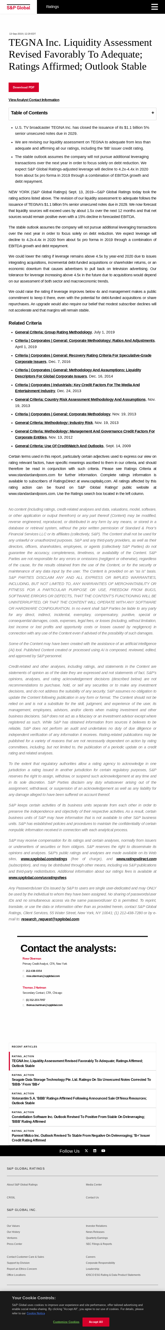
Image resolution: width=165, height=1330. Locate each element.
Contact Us (92, 1197)
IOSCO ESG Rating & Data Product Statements (113, 1275)
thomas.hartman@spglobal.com (44, 1005)
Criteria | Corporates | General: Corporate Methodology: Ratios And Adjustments (84, 340)
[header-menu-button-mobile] (154, 7)
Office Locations (16, 1275)
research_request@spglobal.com (50, 919)
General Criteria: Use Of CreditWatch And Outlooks (59, 446)
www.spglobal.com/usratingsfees (37, 877)
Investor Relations (96, 1226)
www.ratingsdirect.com (136, 859)
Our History (13, 1232)
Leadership (92, 1269)
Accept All (96, 1322)
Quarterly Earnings (97, 1238)
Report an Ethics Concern (22, 1269)
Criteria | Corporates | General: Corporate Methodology (62, 414)
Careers (90, 1257)
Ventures (12, 1238)
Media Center (94, 1184)
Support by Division (18, 1263)
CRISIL (11, 1197)
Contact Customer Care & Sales (25, 1257)
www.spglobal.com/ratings (44, 859)
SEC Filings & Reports (99, 1244)
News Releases (95, 1232)
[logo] (18, 7)
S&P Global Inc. (22, 1210)
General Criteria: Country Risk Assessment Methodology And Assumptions (80, 399)
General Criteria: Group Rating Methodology (53, 332)
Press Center (14, 1244)
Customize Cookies (66, 1322)
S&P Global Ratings (26, 1168)
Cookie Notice (36, 1313)
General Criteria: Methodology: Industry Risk (54, 423)
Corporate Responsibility (100, 1263)
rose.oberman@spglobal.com (43, 976)
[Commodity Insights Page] (87, 1151)
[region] (82, 1310)
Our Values (13, 1226)
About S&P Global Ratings (22, 1184)
